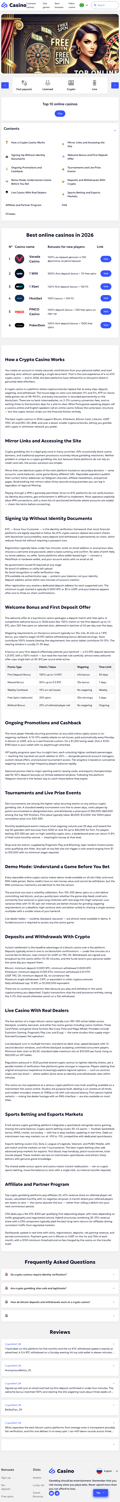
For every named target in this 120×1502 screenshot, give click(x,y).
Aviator (37, 1477)
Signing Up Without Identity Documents (28, 156)
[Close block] (115, 130)
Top (98, 1492)
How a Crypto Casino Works (28, 142)
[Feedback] (60, 1444)
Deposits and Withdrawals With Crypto (86, 181)
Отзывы (10, 213)
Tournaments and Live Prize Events (84, 169)
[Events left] (5, 85)
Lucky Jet (38, 1485)
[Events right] (115, 85)
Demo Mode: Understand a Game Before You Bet (31, 181)
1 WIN (33, 273)
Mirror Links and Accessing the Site (86, 144)
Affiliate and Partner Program (23, 205)
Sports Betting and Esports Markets (84, 194)
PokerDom (37, 325)
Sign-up (6, 1477)
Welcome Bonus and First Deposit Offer (88, 156)
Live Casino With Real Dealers (28, 192)
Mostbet (35, 298)
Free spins (7, 1496)
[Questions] (60, 1316)
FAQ (64, 205)
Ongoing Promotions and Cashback (26, 169)
